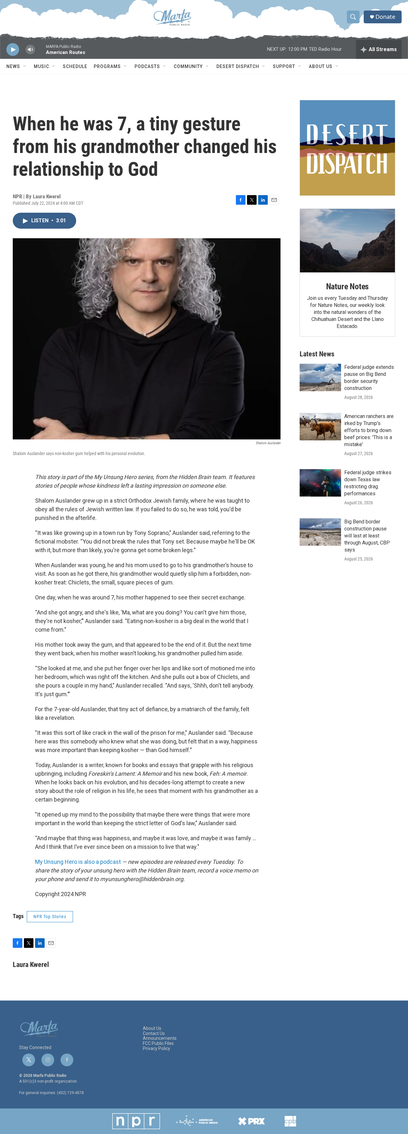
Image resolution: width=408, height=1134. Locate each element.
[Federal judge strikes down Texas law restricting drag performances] (320, 483)
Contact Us (154, 1033)
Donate (385, 16)
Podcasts (147, 66)
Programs (107, 66)
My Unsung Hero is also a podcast (78, 861)
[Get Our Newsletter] (347, 147)
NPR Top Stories (49, 916)
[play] (13, 49)
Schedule (75, 66)
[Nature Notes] (347, 240)
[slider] (40, 52)
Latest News (317, 354)
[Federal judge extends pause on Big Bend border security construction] (320, 377)
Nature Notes (347, 286)
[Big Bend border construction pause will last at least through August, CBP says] (320, 532)
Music (41, 66)
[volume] (30, 49)
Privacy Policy (156, 1048)
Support (284, 66)
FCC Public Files (158, 1043)
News (13, 66)
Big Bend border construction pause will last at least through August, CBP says (367, 536)
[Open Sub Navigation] (24, 66)
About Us (320, 66)
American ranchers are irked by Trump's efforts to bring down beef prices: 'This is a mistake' (369, 430)
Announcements (160, 1038)
